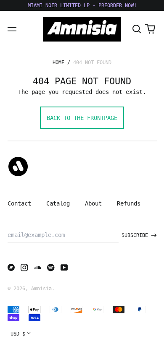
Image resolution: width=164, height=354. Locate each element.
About (93, 203)
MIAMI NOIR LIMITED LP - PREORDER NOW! (82, 5)
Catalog (58, 203)
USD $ (18, 334)
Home (58, 62)
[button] (137, 29)
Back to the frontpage (82, 118)
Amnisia (41, 289)
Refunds (128, 203)
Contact (19, 203)
